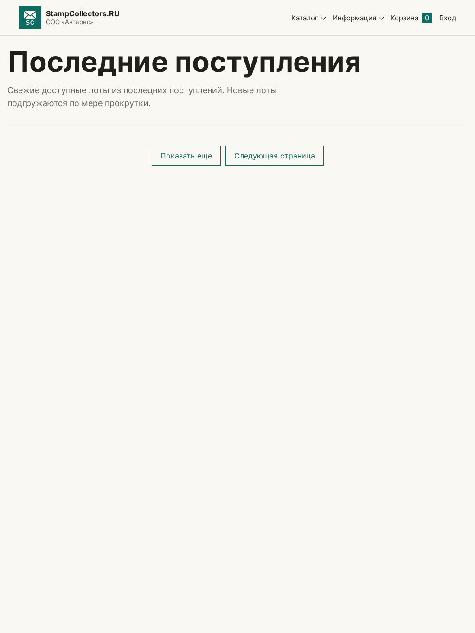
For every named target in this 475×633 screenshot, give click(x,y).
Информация (354, 17)
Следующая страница (274, 155)
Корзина (410, 17)
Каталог (304, 17)
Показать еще (186, 155)
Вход (447, 17)
